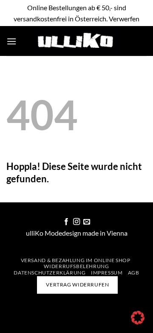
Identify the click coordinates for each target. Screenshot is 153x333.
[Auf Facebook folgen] (65, 222)
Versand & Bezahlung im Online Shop (75, 260)
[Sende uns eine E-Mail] (86, 222)
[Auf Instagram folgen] (76, 222)
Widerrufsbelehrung (76, 266)
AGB (133, 272)
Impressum (107, 272)
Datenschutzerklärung (49, 272)
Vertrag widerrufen (77, 284)
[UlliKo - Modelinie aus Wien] (76, 41)
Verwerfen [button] (124, 19)
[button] (11, 41)
